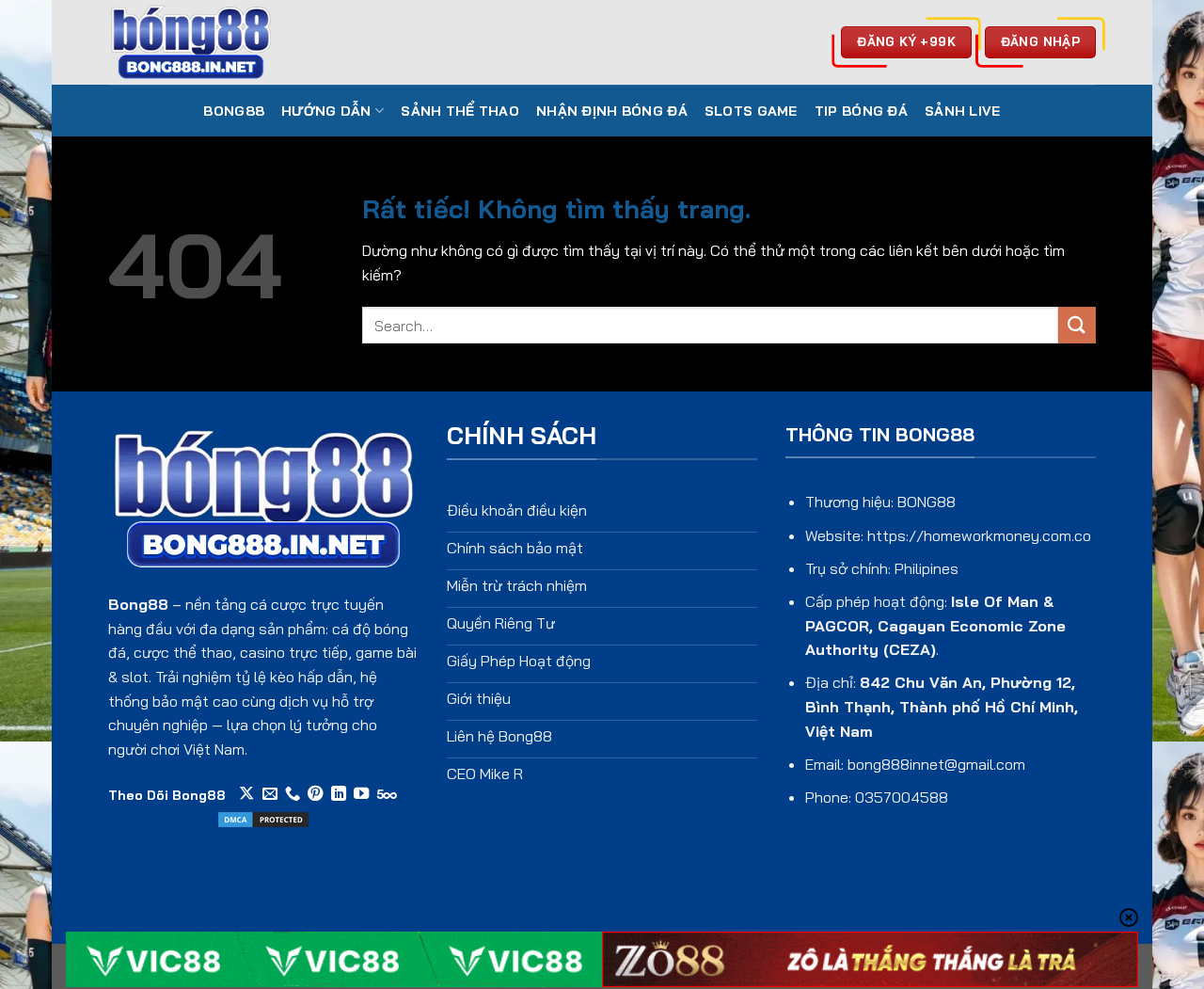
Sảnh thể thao (460, 111)
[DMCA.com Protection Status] (263, 817)
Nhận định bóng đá (612, 111)
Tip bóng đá (861, 111)
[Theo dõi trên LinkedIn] (338, 794)
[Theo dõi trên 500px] (387, 794)
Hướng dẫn (326, 111)
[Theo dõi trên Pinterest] (315, 794)
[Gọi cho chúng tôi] (292, 794)
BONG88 (233, 111)
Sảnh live (963, 111)
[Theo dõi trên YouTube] (361, 794)
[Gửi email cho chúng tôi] (269, 794)
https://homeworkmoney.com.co (979, 535)
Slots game (751, 111)
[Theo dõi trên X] (246, 794)
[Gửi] (1077, 325)
